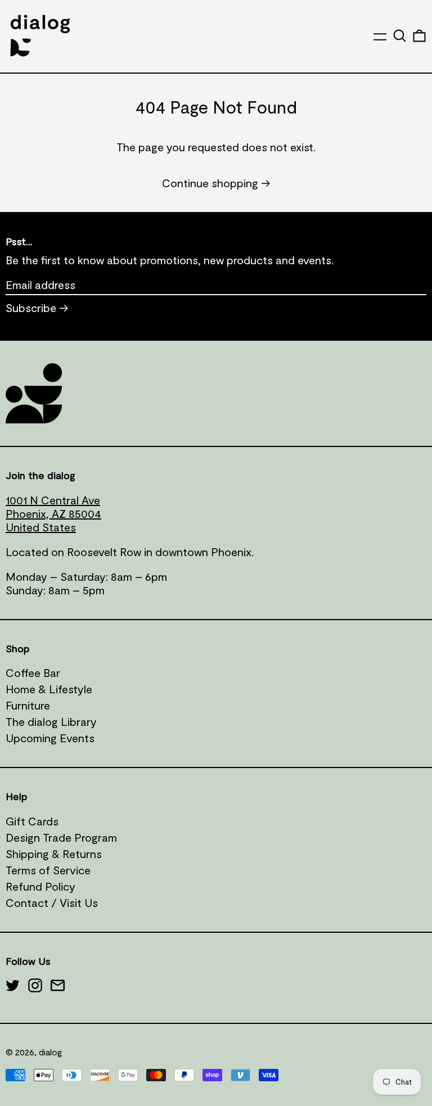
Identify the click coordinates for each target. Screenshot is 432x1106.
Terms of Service (48, 870)
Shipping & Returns (54, 853)
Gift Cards (32, 821)
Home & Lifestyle (49, 689)
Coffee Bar (33, 672)
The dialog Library (51, 721)
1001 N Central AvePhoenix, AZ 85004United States (53, 513)
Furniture (28, 705)
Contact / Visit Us (52, 902)
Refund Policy (40, 886)
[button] (400, 35)
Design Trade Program (61, 837)
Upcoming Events (50, 737)
